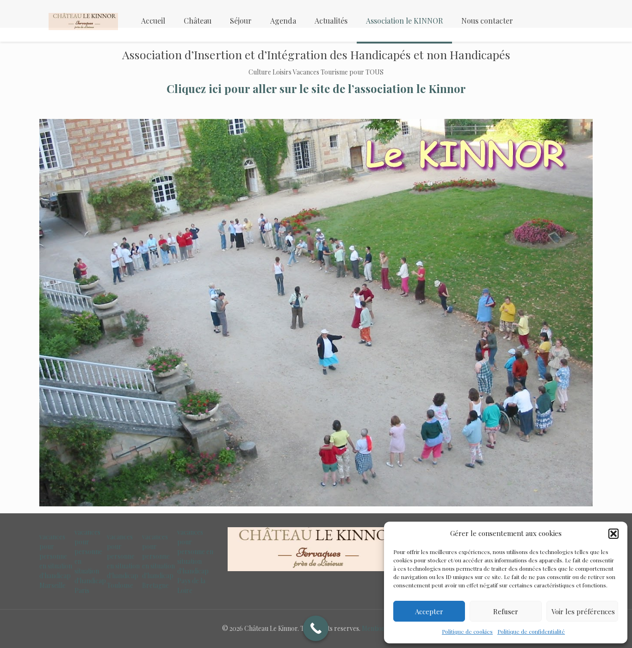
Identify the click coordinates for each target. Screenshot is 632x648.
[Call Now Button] (315, 628)
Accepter (429, 611)
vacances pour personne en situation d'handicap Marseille (55, 561)
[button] (613, 533)
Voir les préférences (583, 611)
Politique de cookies (467, 631)
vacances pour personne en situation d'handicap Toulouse (123, 561)
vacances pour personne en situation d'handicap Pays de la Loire (195, 561)
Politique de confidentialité (531, 631)
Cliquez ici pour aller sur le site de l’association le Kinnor (316, 88)
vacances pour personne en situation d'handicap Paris (90, 561)
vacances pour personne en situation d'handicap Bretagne (158, 561)
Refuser (505, 611)
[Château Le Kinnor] (83, 21)
